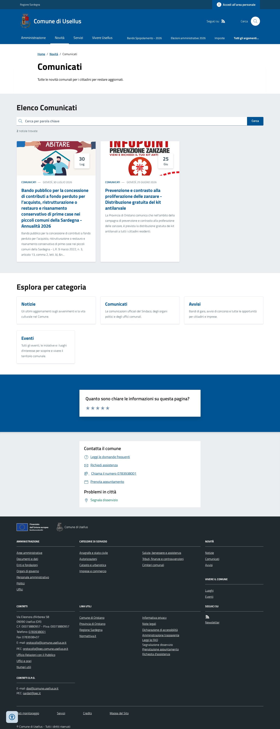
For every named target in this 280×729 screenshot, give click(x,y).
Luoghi (209, 590)
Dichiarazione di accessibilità (160, 630)
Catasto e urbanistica (92, 565)
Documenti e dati (27, 559)
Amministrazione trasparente (160, 635)
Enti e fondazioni (27, 565)
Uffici (20, 589)
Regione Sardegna (30, 4)
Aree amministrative (29, 552)
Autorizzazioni (88, 559)
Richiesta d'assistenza (156, 654)
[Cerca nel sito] (254, 21)
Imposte (220, 38)
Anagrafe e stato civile (93, 552)
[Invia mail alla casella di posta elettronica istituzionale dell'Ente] (46, 643)
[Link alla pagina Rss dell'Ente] (207, 617)
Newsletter (212, 622)
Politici (21, 583)
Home (41, 54)
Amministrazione (33, 37)
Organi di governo (28, 571)
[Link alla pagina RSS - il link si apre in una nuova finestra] (223, 21)
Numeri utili (24, 667)
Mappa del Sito (119, 713)
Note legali (149, 623)
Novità (59, 37)
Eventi (209, 596)
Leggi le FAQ (150, 640)
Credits (87, 713)
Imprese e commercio (92, 571)
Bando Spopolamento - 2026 (144, 38)
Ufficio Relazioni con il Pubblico (36, 654)
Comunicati (28, 182)
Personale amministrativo (33, 577)
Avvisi (209, 565)
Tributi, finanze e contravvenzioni (163, 559)
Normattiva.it (87, 636)
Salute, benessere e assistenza (161, 552)
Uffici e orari (24, 661)
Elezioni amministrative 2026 (188, 38)
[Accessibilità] (12, 717)
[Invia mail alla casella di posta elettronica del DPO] (42, 688)
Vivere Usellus (102, 37)
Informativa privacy (154, 617)
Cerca (255, 120)
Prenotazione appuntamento (160, 649)
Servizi (78, 37)
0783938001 (37, 631)
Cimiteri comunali (153, 565)
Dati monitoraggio (28, 713)
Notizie (209, 552)
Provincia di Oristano (92, 623)
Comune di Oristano (91, 617)
